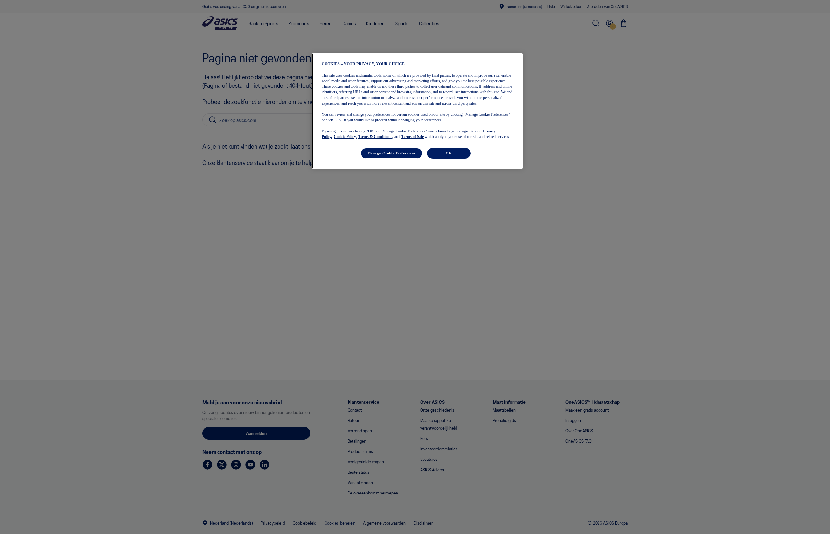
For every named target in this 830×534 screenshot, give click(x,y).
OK (449, 153)
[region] (417, 111)
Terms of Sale (412, 137)
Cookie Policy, (345, 137)
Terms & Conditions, (375, 137)
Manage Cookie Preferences (391, 153)
